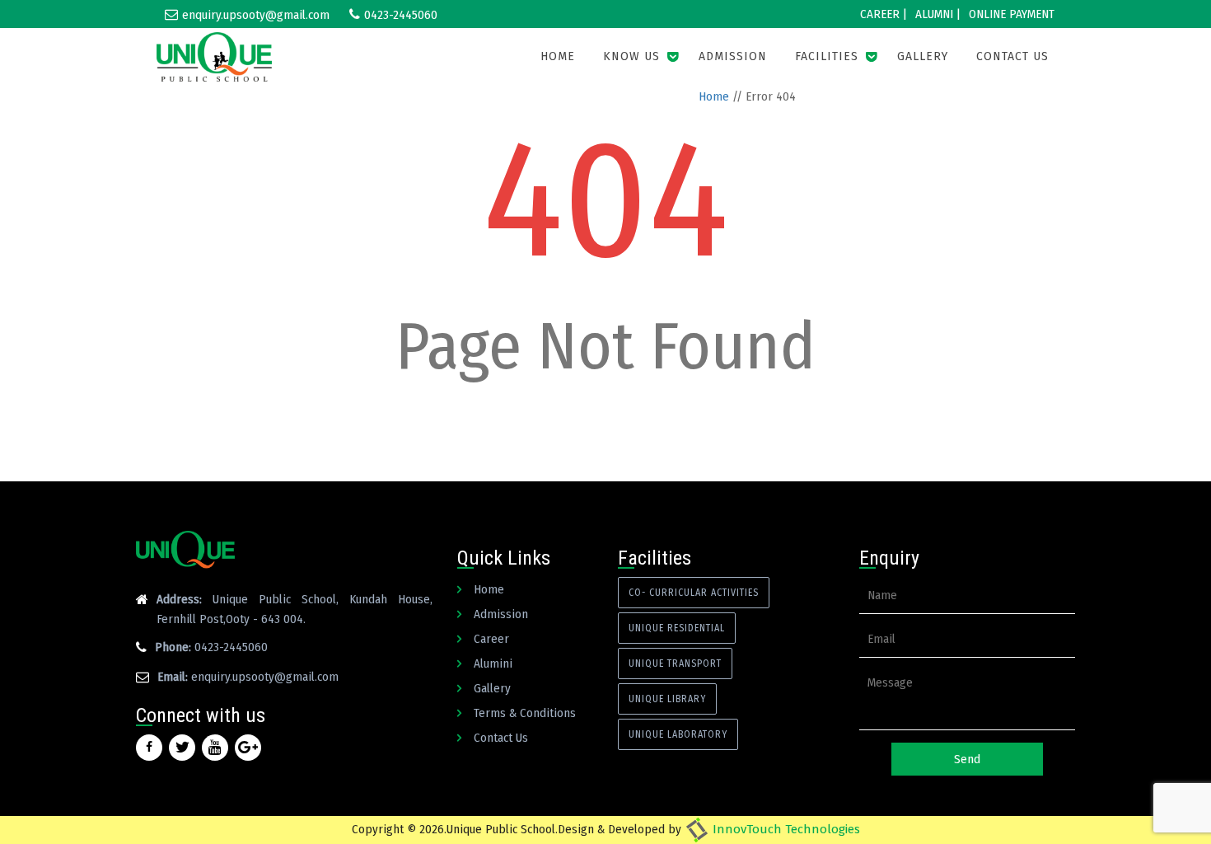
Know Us (631, 56)
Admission (733, 56)
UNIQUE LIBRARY (667, 699)
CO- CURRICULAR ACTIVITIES (694, 592)
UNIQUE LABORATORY (678, 734)
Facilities (826, 56)
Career (491, 638)
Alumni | (938, 14)
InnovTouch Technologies (784, 829)
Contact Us (1012, 56)
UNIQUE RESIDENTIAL (677, 628)
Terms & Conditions (525, 713)
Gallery (922, 56)
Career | (883, 14)
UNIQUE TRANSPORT (675, 663)
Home (557, 56)
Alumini (493, 663)
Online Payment (1011, 14)
